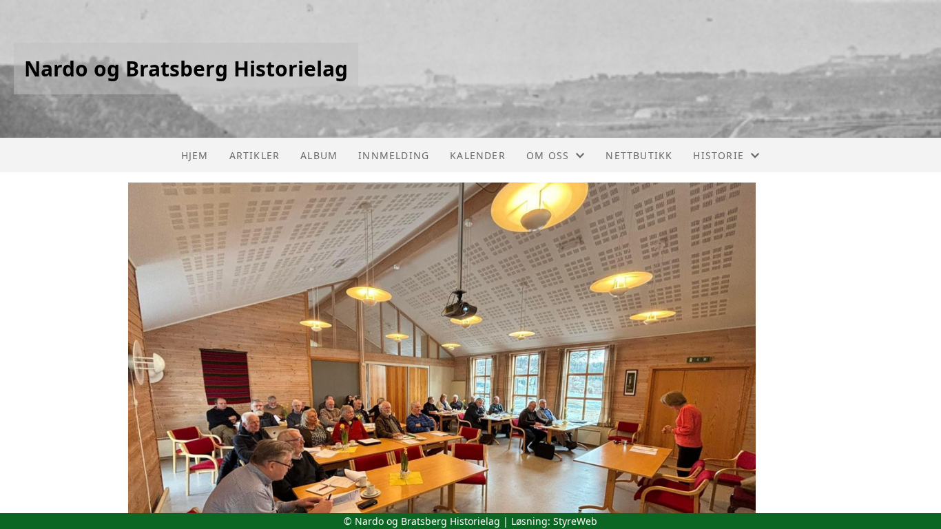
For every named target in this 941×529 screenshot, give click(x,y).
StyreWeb (575, 521)
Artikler (254, 155)
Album (319, 155)
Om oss (547, 155)
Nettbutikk (639, 155)
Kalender (478, 155)
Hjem (195, 155)
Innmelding (393, 155)
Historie (718, 155)
